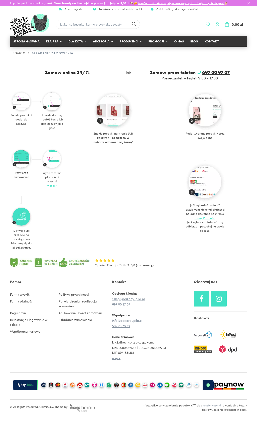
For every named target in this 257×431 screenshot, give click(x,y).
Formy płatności (21, 301)
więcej (116, 358)
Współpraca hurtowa (25, 331)
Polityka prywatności (74, 294)
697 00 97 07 (216, 72)
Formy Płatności (205, 218)
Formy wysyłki (20, 294)
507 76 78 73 (121, 326)
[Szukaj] (134, 24)
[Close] (248, 3)
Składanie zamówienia (75, 319)
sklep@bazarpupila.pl (128, 298)
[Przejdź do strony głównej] (32, 26)
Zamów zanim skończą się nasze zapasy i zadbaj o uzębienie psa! (181, 3)
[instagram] (219, 299)
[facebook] (201, 299)
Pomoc (15, 281)
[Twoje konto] (217, 24)
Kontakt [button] (119, 281)
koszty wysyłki (212, 405)
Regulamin (18, 313)
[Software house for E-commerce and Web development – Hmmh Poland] (81, 407)
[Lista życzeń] (208, 24)
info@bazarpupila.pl (127, 320)
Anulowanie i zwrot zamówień (80, 313)
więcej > (52, 185)
